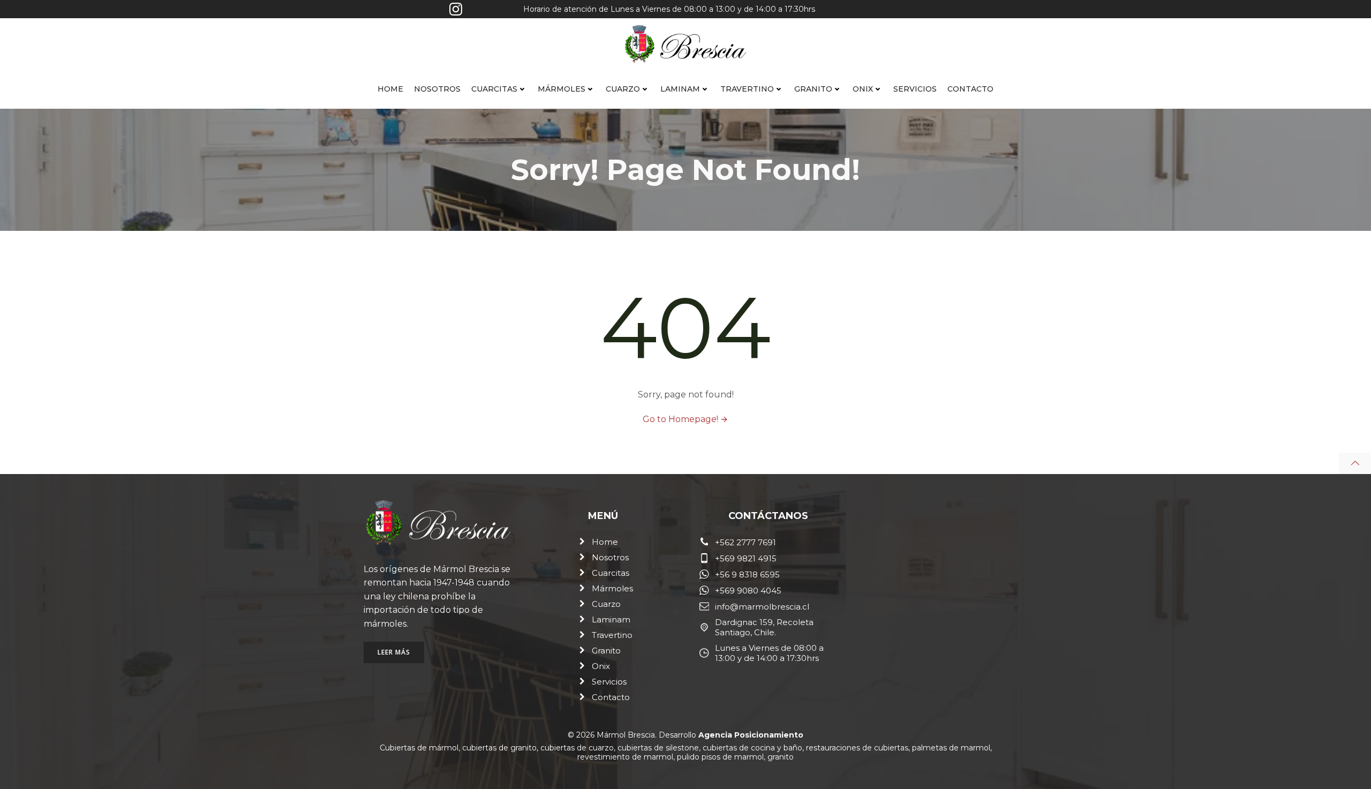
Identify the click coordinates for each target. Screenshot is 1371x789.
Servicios (915, 89)
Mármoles (561, 89)
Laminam (680, 89)
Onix (863, 89)
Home (390, 89)
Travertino (747, 89)
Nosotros (437, 89)
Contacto (970, 89)
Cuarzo (623, 89)
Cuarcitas (494, 89)
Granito (813, 89)
